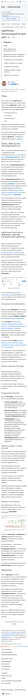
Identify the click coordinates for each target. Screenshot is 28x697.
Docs (3, 7)
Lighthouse (19, 139)
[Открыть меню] (2, 2)
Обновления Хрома (6, 661)
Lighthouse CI (17, 252)
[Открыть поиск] (17, 2)
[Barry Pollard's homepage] (17, 84)
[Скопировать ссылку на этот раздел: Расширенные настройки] (21, 393)
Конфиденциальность (20, 689)
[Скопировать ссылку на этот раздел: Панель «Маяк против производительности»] (22, 146)
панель (10, 157)
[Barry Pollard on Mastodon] (13, 84)
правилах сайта (6, 637)
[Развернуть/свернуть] (12, 43)
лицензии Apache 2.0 (6, 635)
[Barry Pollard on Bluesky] (15, 84)
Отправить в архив (5, 666)
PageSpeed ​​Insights (7, 252)
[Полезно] (22, 27)
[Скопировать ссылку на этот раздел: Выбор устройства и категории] (2, 368)
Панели (24, 24)
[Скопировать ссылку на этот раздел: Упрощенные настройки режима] (2, 306)
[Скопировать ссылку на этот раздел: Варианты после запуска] (20, 502)
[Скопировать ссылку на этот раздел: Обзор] (8, 96)
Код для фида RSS (6, 683)
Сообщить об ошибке (6, 652)
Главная (3, 24)
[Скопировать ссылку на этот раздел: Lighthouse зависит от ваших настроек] (9, 448)
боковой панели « (12, 194)
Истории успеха (5, 664)
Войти (24, 2)
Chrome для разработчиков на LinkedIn (11, 680)
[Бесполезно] (24, 27)
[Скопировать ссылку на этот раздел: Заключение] (13, 570)
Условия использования (7, 689)
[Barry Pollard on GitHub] (11, 84)
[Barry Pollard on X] (9, 84)
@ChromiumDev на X (6, 675)
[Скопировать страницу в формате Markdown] (13, 37)
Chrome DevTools (13, 7)
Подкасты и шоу (5, 669)
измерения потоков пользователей (14, 318)
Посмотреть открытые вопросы (9, 654)
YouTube (3, 678)
